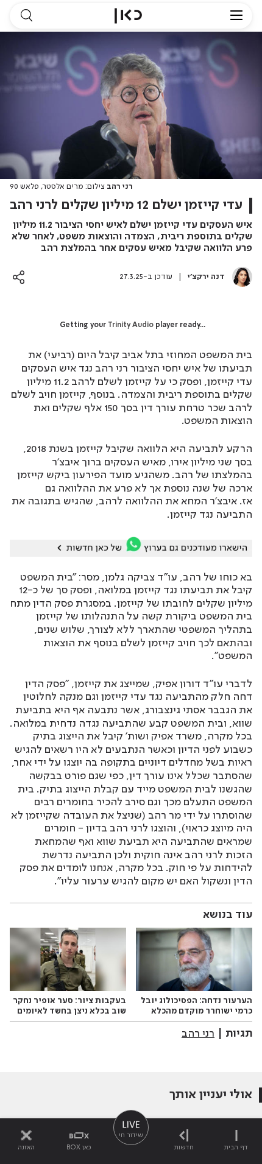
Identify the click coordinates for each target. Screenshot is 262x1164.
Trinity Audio (131, 325)
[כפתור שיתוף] (18, 276)
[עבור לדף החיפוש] (26, 16)
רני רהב (198, 1033)
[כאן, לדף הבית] (128, 16)
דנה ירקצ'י (206, 277)
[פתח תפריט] (236, 16)
